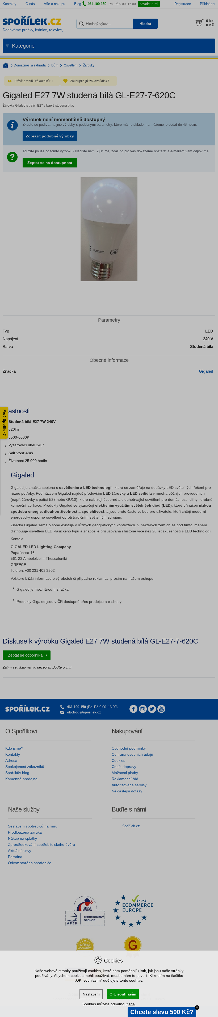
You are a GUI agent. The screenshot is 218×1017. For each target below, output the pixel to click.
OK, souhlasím (123, 994)
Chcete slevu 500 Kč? (162, 1011)
